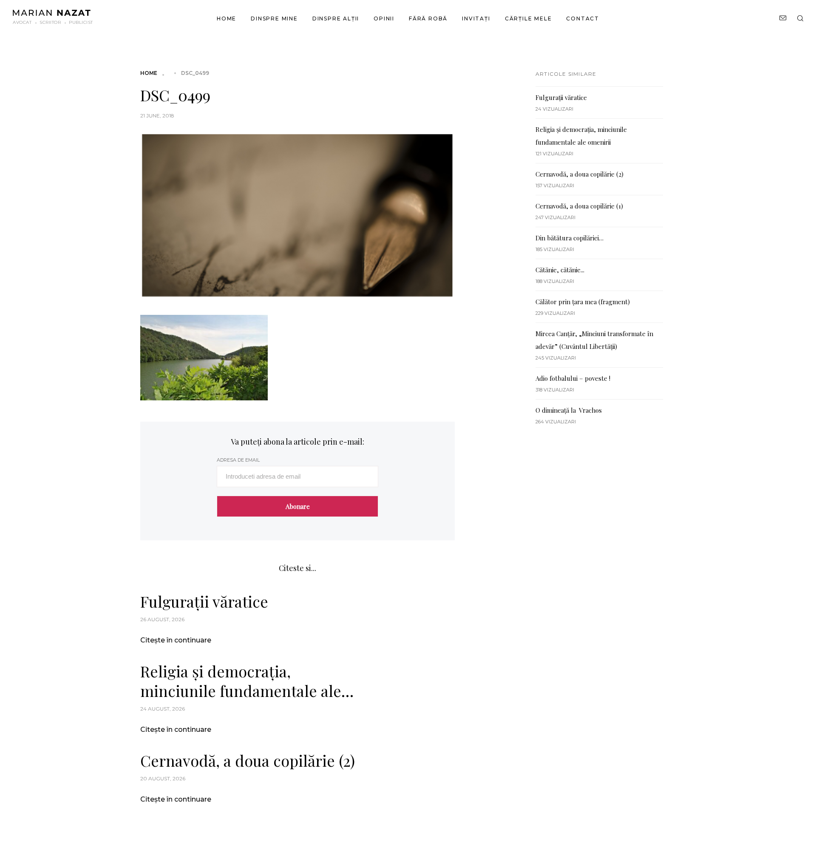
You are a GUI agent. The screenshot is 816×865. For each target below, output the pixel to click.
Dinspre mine (274, 18)
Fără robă (428, 18)
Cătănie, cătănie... (560, 269)
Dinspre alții (335, 18)
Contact (582, 18)
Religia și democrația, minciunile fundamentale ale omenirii (240, 680)
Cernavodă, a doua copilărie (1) (579, 206)
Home (226, 18)
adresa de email (238, 460)
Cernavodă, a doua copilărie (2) (247, 760)
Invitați (476, 18)
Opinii (384, 18)
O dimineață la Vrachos (569, 410)
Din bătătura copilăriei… (570, 238)
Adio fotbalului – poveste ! (573, 378)
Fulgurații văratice (204, 601)
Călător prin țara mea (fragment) (583, 301)
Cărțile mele (528, 18)
